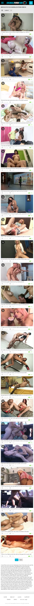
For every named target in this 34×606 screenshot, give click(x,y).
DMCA (15, 599)
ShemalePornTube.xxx (15, 603)
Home (5, 597)
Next (21, 559)
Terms (8, 599)
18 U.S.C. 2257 (23, 599)
